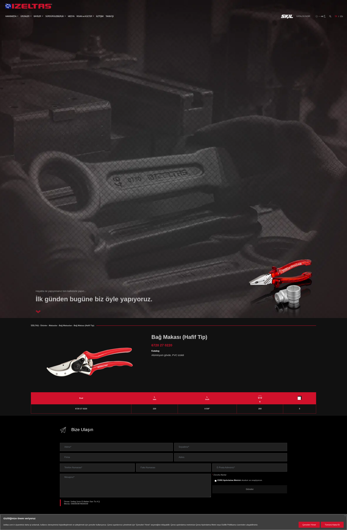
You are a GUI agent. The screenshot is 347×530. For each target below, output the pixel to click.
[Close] (345, 515)
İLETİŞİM (99, 16)
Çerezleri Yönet (309, 525)
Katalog (155, 351)
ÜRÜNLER (25, 16)
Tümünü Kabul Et (332, 525)
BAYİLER (37, 16)
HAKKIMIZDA (11, 16)
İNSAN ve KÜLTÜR (84, 16)
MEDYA (71, 16)
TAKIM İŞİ (109, 16)
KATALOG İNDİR (303, 16)
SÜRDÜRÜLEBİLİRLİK (54, 16)
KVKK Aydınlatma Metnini (229, 480)
